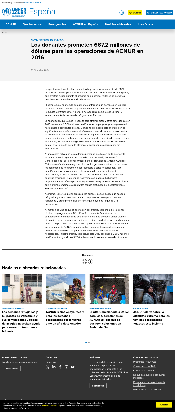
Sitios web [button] (121, 12)
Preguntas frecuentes (144, 361)
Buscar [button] (113, 12)
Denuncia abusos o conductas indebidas (149, 376)
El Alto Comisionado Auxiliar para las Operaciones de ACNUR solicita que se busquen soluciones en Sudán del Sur (109, 320)
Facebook (60, 367)
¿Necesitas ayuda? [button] (161, 12)
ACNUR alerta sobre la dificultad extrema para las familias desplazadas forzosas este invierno (151, 318)
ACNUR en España (85, 24)
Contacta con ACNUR (144, 366)
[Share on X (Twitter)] (84, 261)
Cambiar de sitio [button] (31, 2)
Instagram (66, 367)
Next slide (170, 289)
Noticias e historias (118, 24)
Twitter (47, 367)
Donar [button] (137, 12)
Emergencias (57, 24)
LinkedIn (54, 367)
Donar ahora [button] (11, 368)
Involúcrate (145, 24)
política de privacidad (51, 406)
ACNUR (11, 24)
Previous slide (5, 289)
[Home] (21, 12)
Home (4, 32)
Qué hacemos (32, 24)
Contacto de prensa (143, 370)
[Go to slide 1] (86, 343)
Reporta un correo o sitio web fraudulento (149, 384)
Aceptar (164, 405)
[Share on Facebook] (90, 261)
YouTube (73, 367)
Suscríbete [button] (98, 385)
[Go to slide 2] (89, 343)
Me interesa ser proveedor (147, 389)
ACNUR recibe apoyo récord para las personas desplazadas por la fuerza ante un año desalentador (65, 318)
